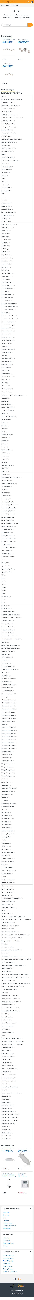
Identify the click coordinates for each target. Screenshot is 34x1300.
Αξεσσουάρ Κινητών (7, 407)
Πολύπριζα (4, 1084)
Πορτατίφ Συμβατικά (7, 834)
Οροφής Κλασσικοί (6, 529)
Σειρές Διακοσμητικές (7, 483)
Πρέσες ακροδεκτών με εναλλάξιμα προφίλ (14, 977)
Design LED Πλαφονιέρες (8, 788)
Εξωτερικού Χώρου (6, 108)
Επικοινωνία (6, 1240)
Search (24, 2)
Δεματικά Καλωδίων (7, 1004)
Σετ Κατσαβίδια (5, 1020)
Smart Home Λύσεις (7, 325)
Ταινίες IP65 (5, 1139)
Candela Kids (5, 270)
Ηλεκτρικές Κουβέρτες (8, 547)
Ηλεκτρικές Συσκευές (7, 416)
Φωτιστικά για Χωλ (6, 630)
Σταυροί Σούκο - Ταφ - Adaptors (10, 1093)
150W (3, 590)
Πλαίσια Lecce (5, 373)
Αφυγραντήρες (5, 544)
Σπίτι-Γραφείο (5, 849)
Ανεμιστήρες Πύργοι (7, 520)
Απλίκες (3, 779)
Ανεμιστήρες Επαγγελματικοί (9, 523)
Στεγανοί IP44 (5, 343)
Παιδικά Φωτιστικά (6, 690)
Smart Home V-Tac (6, 328)
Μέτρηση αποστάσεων (7, 907)
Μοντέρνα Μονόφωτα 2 (8, 733)
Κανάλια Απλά (5, 1062)
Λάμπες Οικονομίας (7, 666)
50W (2, 584)
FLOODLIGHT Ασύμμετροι (8, 114)
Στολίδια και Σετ (6, 480)
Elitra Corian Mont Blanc (8, 315)
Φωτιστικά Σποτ (6, 608)
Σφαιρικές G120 (6, 203)
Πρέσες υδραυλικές (7, 980)
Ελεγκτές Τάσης (6, 913)
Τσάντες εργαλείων (7, 922)
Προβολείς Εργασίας (7, 569)
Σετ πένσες (4, 953)
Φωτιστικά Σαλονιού (7, 624)
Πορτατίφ (4, 697)
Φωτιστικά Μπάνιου (7, 620)
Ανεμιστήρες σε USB (7, 514)
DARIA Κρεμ (4, 242)
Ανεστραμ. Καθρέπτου (7, 212)
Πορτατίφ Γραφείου (6, 830)
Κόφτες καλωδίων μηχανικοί (9, 995)
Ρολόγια (3, 447)
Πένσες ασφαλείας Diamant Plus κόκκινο (13, 956)
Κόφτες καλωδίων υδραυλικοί (9, 998)
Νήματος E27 (5, 218)
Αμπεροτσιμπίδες (6, 904)
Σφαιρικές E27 (5, 191)
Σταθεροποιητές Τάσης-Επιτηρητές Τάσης (13, 395)
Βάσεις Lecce (5, 370)
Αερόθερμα (4, 562)
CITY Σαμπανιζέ (6, 389)
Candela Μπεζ (5, 264)
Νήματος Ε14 (5, 221)
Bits (2, 1035)
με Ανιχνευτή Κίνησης (7, 127)
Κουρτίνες (4, 489)
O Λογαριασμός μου (8, 1255)
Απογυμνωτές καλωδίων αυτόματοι (11, 1044)
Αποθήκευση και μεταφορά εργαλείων (12, 916)
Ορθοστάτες (5, 800)
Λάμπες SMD (5, 172)
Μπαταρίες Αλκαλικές (7, 861)
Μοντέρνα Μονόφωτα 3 (8, 736)
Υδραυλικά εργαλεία (7, 1047)
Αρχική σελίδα (5, 5)
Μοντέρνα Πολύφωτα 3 (8, 748)
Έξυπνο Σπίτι (5, 843)
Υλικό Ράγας (5, 1099)
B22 (2, 178)
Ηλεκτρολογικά (5, 886)
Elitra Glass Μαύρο (6, 294)
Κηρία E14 (4, 184)
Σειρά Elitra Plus (5, 276)
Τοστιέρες (4, 422)
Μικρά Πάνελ (5, 675)
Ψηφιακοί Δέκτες (6, 873)
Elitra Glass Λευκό (6, 297)
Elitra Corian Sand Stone (8, 322)
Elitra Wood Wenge (6, 288)
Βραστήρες (4, 468)
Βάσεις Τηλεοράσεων (7, 870)
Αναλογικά (4, 456)
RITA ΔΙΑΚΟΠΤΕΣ (6, 227)
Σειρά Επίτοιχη (5, 346)
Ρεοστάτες (4, 355)
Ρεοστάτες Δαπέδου (7, 358)
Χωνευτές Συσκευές (7, 349)
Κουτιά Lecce (5, 367)
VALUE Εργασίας (6, 111)
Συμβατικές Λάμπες (7, 651)
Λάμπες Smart (5, 334)
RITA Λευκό (4, 233)
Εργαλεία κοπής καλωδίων (9, 989)
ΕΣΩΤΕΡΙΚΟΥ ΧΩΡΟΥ (7, 883)
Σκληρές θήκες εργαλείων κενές (11, 937)
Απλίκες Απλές (5, 782)
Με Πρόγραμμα (5, 486)
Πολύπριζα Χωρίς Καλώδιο (8, 1087)
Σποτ (19, 39)
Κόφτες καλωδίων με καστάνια (10, 1001)
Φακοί (3, 864)
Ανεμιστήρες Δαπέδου (7, 502)
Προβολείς (4, 566)
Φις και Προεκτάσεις (7, 1105)
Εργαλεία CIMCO (6, 889)
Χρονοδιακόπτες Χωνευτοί (9, 1120)
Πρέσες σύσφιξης (6, 971)
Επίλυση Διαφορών (8, 1269)
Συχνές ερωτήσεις (8, 1243)
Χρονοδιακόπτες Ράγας (8, 1111)
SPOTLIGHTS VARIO (7, 151)
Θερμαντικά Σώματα (7, 541)
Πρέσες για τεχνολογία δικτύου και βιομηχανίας (15, 974)
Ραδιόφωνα (4, 453)
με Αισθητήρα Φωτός (7, 124)
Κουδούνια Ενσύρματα (7, 1081)
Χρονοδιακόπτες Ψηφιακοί (9, 1117)
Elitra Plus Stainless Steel (8, 306)
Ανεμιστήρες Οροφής (7, 526)
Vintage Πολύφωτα (6, 770)
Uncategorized (5, 827)
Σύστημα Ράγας (5, 687)
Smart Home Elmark (7, 331)
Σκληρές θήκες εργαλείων (9, 931)
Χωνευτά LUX (5, 821)
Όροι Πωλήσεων (7, 1266)
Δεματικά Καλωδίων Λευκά (9, 1007)
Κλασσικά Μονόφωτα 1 (8, 703)
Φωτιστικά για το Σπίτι (7, 611)
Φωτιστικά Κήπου (6, 627)
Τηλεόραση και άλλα (7, 867)
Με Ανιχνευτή (5, 596)
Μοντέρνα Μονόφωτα (7, 727)
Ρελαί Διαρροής (5, 1102)
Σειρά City (4, 379)
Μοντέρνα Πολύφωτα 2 (8, 745)
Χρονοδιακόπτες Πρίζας (8, 1123)
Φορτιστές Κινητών (7, 410)
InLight (3, 471)
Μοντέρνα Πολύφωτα (7, 739)
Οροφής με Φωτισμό (7, 535)
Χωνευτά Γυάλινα (6, 818)
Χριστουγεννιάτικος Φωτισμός (10, 477)
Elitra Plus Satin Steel (7, 309)
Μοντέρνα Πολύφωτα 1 (8, 742)
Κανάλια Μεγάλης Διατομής (9, 1068)
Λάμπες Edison (5, 169)
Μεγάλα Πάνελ (5, 681)
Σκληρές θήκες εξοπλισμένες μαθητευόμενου (14, 934)
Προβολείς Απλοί (6, 572)
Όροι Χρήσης (6, 1263)
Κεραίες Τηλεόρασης (7, 879)
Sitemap (5, 1246)
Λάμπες (3, 163)
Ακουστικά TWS (6, 404)
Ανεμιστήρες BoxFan (7, 511)
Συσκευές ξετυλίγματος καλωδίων (11, 986)
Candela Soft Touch (6, 273)
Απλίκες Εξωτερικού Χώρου (9, 645)
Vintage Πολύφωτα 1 (7, 776)
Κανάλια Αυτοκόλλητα (7, 1065)
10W (2, 575)
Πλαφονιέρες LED (6, 794)
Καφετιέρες (4, 437)
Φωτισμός (5, 39)
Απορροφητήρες (6, 419)
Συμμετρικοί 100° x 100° (8, 142)
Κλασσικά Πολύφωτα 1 (7, 715)
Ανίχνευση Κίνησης (6, 1053)
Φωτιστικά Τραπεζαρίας (8, 636)
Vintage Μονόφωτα (6, 760)
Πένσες (3, 944)
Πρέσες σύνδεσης (6, 968)
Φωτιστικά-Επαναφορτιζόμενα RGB (11, 99)
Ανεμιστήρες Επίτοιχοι (7, 517)
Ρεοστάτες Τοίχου (6, 361)
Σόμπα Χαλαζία (5, 550)
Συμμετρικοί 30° (6, 130)
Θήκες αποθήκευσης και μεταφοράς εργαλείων (15, 919)
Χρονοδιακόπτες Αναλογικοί (9, 1114)
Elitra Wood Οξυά (6, 282)
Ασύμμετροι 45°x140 (7, 133)
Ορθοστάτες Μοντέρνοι (8, 803)
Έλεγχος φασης (5, 895)
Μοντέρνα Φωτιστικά (7, 718)
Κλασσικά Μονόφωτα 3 (8, 709)
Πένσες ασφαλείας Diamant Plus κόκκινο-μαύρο (15, 959)
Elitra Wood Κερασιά (7, 285)
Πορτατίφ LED (5, 837)
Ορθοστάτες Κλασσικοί (8, 806)
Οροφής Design (5, 532)
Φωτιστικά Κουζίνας (7, 633)
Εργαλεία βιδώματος (7, 1026)
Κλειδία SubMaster (6, 1032)
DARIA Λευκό (5, 239)
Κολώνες (3, 642)
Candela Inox (5, 267)
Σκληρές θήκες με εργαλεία (9, 941)
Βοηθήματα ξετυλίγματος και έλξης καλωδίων (14, 983)
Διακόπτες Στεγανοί (7, 337)
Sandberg (4, 398)
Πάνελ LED (4, 672)
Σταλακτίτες (5, 492)
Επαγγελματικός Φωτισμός (9, 669)
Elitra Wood (4, 279)
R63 (2, 194)
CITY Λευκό (4, 382)
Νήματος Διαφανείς (7, 215)
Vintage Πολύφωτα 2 (7, 773)
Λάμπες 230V (5, 663)
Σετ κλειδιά (4, 1029)
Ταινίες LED (4, 1126)
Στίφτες (3, 428)
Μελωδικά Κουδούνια (7, 1074)
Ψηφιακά (4, 459)
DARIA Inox (4, 245)
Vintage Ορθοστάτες (7, 754)
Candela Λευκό (5, 261)
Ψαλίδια (3, 992)
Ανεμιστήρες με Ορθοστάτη (9, 505)
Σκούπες (4, 440)
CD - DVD (4, 462)
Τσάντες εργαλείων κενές (9, 925)
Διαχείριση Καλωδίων (7, 1056)
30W (2, 581)
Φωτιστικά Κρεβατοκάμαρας (9, 614)
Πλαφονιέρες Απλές (7, 791)
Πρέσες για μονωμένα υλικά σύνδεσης (12, 965)
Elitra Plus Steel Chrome (8, 303)
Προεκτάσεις (5, 1096)
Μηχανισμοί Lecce (6, 376)
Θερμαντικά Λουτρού (7, 556)
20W (2, 578)
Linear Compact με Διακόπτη (9, 160)
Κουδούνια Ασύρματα (7, 1078)
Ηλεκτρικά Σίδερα (6, 434)
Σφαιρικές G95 (5, 206)
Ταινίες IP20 (5, 1135)
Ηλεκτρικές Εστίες (6, 465)
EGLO (3, 840)
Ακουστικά (4, 401)
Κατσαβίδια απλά (6, 1017)
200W (3, 593)
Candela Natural (6, 258)
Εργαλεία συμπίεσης (7, 962)
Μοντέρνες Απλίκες (7, 721)
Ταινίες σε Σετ (5, 1129)
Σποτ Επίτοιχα (24, 39)
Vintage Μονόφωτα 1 (7, 764)
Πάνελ (3, 559)
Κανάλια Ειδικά (5, 1059)
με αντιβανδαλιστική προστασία (10, 139)
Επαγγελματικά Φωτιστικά (9, 105)
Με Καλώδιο (4, 1090)
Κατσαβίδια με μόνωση (8, 1023)
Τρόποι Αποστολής (8, 1258)
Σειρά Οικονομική (6, 352)
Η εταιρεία (6, 1238)
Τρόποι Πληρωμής (8, 1261)
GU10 (3, 200)
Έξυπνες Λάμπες (6, 166)
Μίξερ (3, 431)
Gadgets (3, 413)
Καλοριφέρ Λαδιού (6, 553)
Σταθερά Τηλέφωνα (7, 852)
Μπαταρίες (4, 855)
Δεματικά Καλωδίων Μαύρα (9, 1011)
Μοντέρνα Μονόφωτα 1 (8, 730)
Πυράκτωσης (5, 654)
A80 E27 (3, 181)
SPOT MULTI (5, 145)
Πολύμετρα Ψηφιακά (7, 901)
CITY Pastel (4, 385)
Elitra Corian (4, 312)
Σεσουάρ (4, 444)
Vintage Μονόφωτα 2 (7, 767)
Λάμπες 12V (4, 660)
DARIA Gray (4, 249)
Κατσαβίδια (4, 1014)
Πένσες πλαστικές (6, 947)
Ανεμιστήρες (5, 499)
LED (2, 96)
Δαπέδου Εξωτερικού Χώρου (9, 648)
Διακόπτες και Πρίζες (7, 224)
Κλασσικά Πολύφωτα (7, 712)
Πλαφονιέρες (5, 785)
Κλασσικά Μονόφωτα (7, 700)
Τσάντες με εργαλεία (7, 928)
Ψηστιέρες (4, 425)
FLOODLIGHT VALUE (7, 121)
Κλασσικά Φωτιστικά (7, 694)
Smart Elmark (5, 846)
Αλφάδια (3, 910)
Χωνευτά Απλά (5, 824)
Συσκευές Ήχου (6, 450)
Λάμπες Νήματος (6, 209)
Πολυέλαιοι (4, 797)
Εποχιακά (4, 474)
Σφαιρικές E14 (5, 188)
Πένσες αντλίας (6, 1050)
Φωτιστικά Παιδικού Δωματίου (10, 617)
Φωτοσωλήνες (5, 495)
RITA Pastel (4, 230)
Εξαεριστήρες (5, 1071)
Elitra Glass (4, 291)
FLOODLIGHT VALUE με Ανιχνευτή (11, 117)
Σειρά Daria (4, 236)
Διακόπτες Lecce (6, 364)
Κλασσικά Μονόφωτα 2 (8, 706)
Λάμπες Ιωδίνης (6, 657)
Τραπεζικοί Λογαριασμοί (10, 1271)
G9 (2, 197)
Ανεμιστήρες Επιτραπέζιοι (8, 508)
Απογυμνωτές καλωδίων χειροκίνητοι (12, 1041)
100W (3, 587)
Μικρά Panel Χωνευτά (7, 678)
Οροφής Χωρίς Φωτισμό (8, 538)
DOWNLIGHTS (5, 136)
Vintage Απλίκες (6, 757)
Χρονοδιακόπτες (6, 1108)
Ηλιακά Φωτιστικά (6, 102)
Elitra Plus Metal (5, 300)
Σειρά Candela (5, 255)
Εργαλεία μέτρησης (7, 892)
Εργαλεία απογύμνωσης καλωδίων (11, 1038)
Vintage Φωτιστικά (6, 751)
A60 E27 (3, 175)
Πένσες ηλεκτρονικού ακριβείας (10, 950)
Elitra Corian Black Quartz (8, 318)
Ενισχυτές (4, 876)
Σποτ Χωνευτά (5, 815)
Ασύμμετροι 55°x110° (7, 148)
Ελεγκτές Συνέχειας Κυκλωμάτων (11, 898)
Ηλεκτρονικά (5, 392)
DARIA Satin (4, 252)
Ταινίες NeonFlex (6, 1132)
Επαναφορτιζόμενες (7, 858)
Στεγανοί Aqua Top (6, 340)
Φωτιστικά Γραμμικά (7, 157)
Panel (3, 154)
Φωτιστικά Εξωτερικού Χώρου (10, 639)
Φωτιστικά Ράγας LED (7, 684)
